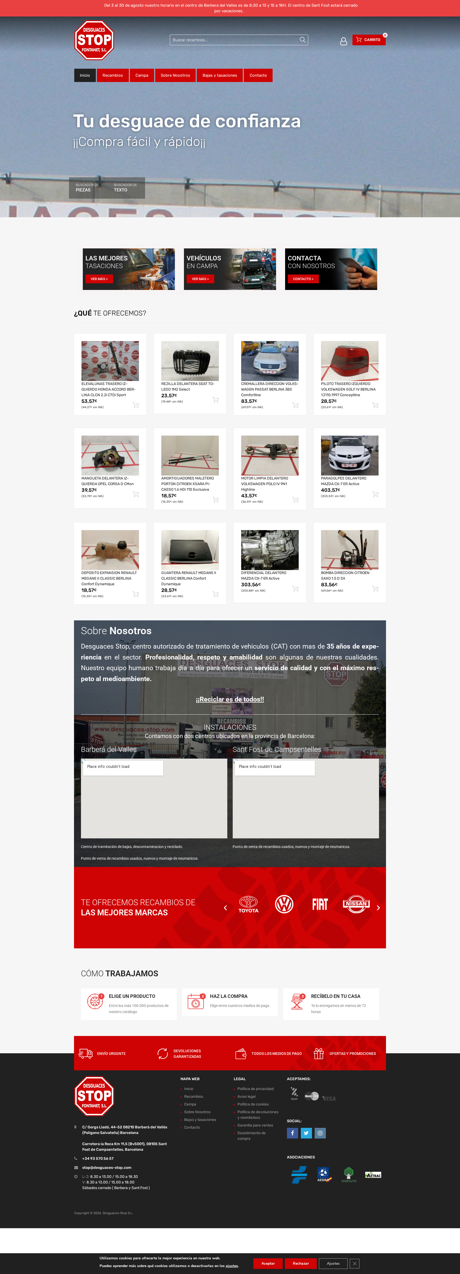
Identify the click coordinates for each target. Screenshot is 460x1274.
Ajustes (333, 1263)
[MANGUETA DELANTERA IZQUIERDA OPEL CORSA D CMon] (110, 455)
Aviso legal (246, 1096)
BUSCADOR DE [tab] (87, 187)
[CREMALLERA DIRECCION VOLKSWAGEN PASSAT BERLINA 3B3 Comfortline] (270, 361)
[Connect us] (292, 1133)
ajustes (232, 1265)
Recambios (112, 75)
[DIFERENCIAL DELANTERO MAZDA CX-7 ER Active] (270, 550)
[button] (225, 907)
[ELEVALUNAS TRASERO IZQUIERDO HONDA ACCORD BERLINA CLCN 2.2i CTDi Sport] (110, 361)
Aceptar (268, 1263)
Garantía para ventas (255, 1125)
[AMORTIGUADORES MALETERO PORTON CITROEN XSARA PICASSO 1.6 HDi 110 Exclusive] (190, 455)
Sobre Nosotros (175, 75)
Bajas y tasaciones (220, 75)
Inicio (85, 75)
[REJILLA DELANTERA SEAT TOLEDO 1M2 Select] (190, 361)
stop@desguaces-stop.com (107, 1167)
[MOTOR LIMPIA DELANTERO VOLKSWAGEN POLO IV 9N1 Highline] (270, 455)
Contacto (258, 75)
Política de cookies (253, 1104)
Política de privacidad (255, 1089)
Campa (141, 75)
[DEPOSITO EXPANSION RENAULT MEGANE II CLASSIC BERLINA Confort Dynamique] (110, 550)
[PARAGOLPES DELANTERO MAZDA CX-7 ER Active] (350, 455)
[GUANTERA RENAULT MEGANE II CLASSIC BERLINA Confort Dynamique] (190, 550)
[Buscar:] (239, 40)
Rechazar (301, 1263)
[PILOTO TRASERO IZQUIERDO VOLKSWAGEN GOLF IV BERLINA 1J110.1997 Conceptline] (350, 361)
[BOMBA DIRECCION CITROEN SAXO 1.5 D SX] (350, 550)
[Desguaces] (94, 40)
